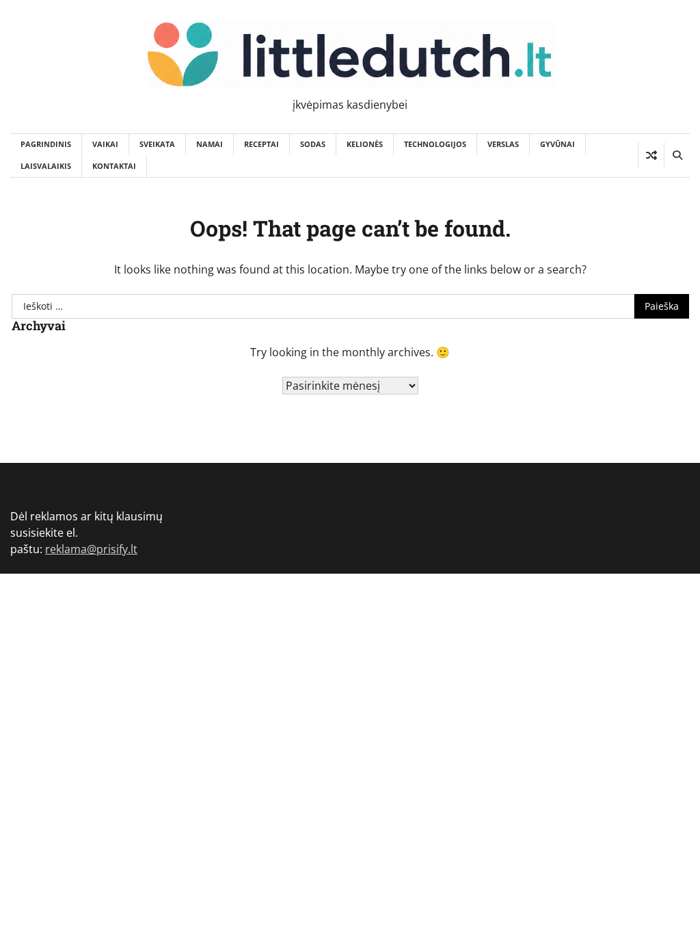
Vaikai (105, 144)
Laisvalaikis (46, 166)
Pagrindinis (46, 144)
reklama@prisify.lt (91, 549)
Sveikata (157, 144)
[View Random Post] (651, 155)
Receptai (261, 144)
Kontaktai (114, 166)
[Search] (677, 155)
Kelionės (365, 144)
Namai (209, 144)
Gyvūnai (557, 144)
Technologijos (435, 144)
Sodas (312, 144)
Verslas (503, 144)
